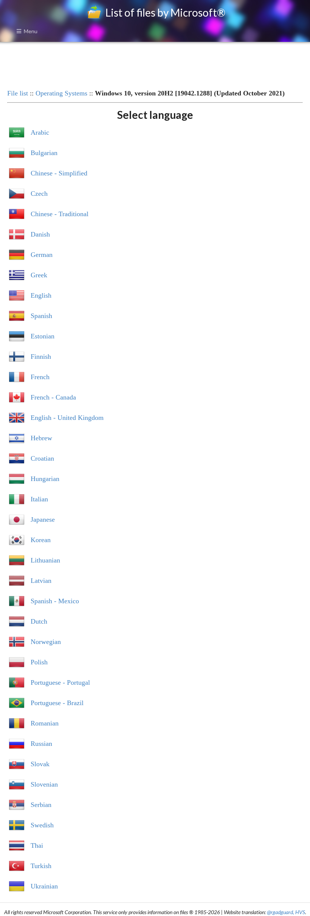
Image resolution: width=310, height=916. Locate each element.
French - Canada (53, 397)
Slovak (40, 764)
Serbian (41, 804)
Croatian (42, 458)
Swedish (42, 825)
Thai (37, 845)
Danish (40, 234)
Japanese (43, 519)
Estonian (42, 336)
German (42, 254)
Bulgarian (44, 153)
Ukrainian (44, 886)
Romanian (45, 723)
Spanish (41, 316)
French (40, 377)
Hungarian (45, 479)
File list (17, 93)
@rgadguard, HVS (286, 912)
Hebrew (41, 438)
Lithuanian (45, 560)
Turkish (41, 866)
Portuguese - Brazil (57, 703)
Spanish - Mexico (55, 601)
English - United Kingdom (67, 417)
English (41, 295)
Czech (39, 193)
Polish (39, 662)
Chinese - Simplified (59, 173)
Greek (39, 275)
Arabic (40, 132)
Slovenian (44, 784)
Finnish (41, 356)
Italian (39, 499)
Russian (41, 743)
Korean (41, 540)
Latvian (41, 580)
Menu (30, 31)
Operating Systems (61, 93)
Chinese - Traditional (59, 214)
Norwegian (46, 642)
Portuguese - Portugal (60, 682)
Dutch (39, 621)
